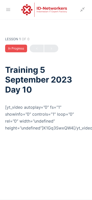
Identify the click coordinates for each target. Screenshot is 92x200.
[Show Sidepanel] (81, 9)
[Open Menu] (8, 9)
